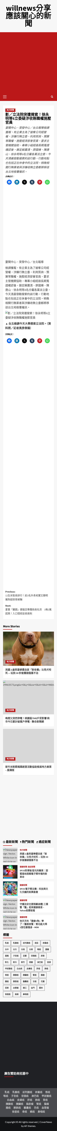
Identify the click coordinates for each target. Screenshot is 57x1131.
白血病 (19, 968)
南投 (36, 943)
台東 (31, 949)
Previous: (27, 595)
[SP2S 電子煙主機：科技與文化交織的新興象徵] (10, 888)
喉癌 (39, 949)
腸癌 (7, 981)
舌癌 (34, 981)
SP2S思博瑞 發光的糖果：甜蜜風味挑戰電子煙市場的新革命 (34, 874)
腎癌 (34, 975)
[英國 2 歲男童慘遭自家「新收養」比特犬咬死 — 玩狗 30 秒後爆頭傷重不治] (28, 649)
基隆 (7, 956)
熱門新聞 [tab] (27, 842)
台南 (23, 949)
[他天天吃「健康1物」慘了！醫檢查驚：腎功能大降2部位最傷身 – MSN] (10, 928)
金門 (33, 988)
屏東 (43, 956)
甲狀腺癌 (8, 968)
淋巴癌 (40, 962)
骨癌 (24, 1111)
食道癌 (7, 994)
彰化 (7, 962)
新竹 (23, 962)
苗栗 (7, 988)
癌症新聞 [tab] (44, 842)
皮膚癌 (29, 968)
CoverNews (46, 1121)
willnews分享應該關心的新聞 (28, 16)
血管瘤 (16, 988)
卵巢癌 (45, 943)
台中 (7, 949)
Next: (28, 609)
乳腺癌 (16, 943)
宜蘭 (25, 956)
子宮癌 (16, 956)
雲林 (41, 988)
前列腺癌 (26, 943)
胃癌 (7, 975)
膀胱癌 (16, 981)
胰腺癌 (16, 975)
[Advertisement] (28, 62)
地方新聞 (10, 110)
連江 (25, 988)
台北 (15, 949)
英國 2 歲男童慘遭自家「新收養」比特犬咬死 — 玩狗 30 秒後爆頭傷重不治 (28, 671)
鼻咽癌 (25, 994)
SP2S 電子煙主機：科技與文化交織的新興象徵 (34, 890)
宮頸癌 (33, 956)
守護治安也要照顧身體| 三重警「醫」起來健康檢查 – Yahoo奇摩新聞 (34, 907)
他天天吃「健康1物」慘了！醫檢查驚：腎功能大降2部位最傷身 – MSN (33, 924)
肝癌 (38, 968)
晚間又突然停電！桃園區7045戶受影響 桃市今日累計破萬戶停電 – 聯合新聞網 (27, 720)
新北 (15, 962)
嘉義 (47, 949)
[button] (6, 96)
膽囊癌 (25, 981)
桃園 (31, 962)
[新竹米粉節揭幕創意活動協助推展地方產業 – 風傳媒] (28, 746)
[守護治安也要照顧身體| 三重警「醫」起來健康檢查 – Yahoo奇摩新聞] (10, 911)
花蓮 (43, 981)
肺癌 (46, 968)
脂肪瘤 (29, 1103)
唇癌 (47, 1092)
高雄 (17, 994)
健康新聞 (23, 867)
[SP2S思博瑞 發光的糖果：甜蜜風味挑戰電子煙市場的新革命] (10, 871)
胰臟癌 (25, 975)
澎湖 (49, 962)
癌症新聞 (31, 867)
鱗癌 (32, 1111)
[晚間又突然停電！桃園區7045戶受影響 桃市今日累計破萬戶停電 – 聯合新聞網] (28, 697)
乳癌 (7, 943)
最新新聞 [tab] (11, 842)
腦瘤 (43, 975)
